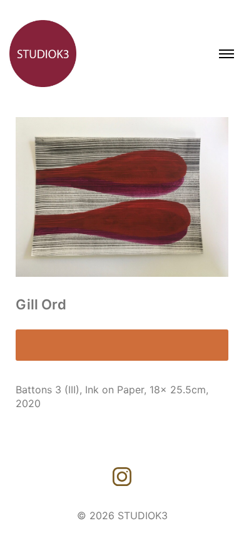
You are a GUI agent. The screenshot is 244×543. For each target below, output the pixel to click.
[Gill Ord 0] (122, 197)
